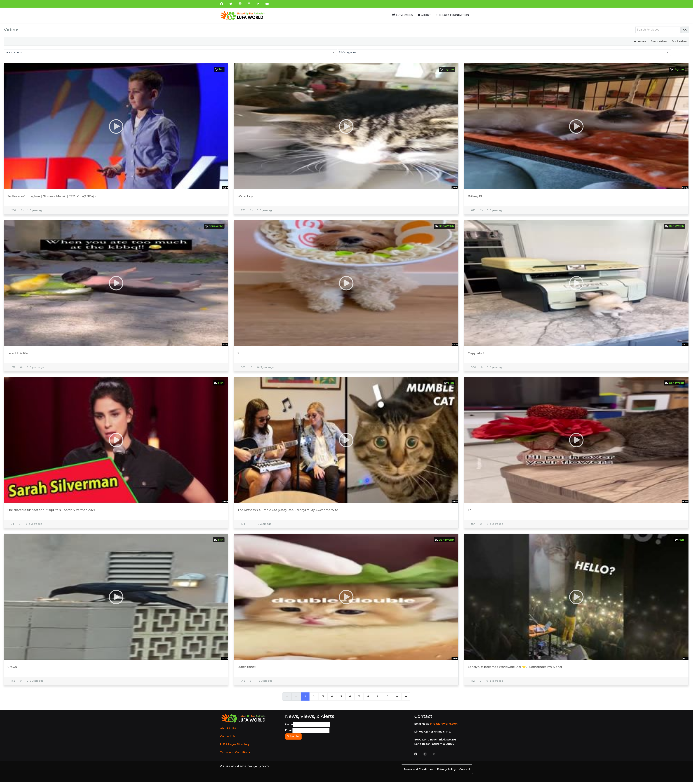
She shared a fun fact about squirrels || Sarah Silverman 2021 (51, 510)
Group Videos (659, 41)
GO (685, 29)
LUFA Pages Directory (234, 744)
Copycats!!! (476, 353)
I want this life (17, 353)
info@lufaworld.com (443, 723)
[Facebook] (221, 4)
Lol (470, 510)
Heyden (449, 69)
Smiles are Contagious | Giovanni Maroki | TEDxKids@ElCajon (52, 196)
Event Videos (679, 41)
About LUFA (228, 728)
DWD (265, 766)
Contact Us (227, 736)
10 (386, 696)
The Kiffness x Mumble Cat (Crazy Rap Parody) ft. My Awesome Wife (287, 510)
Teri (221, 69)
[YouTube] (267, 4)
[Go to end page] (406, 696)
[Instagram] (249, 4)
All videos (640, 41)
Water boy (245, 196)
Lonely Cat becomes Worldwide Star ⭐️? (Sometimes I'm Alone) (515, 667)
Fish (221, 382)
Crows (12, 667)
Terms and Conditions (235, 752)
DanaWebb (216, 226)
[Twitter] (230, 4)
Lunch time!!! (246, 667)
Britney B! (475, 196)
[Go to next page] (397, 696)
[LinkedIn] (258, 4)
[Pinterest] (240, 4)
